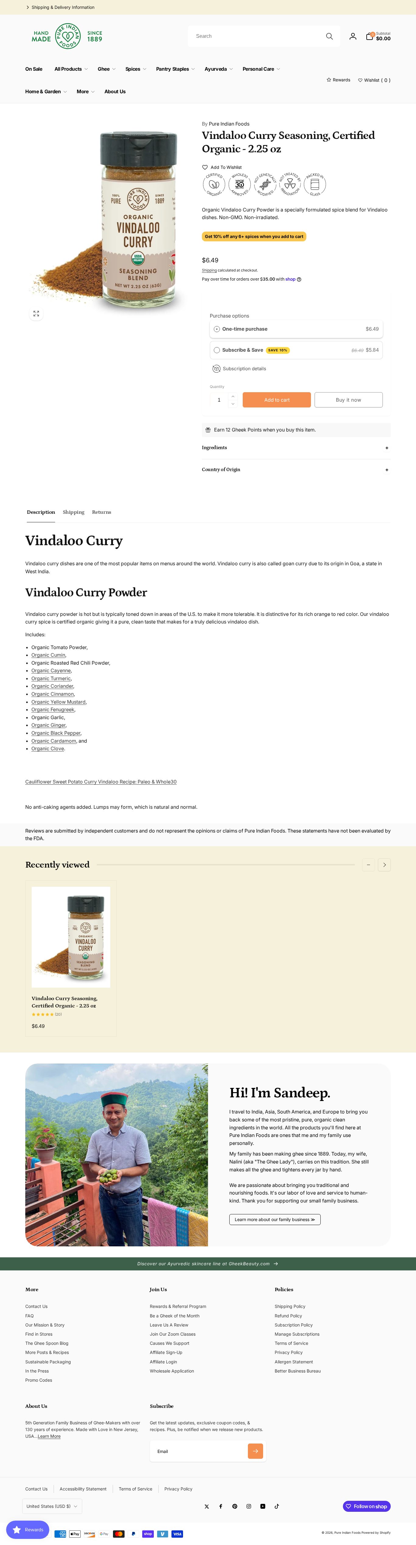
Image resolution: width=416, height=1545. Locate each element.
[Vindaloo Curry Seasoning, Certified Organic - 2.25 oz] (71, 976)
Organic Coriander (52, 686)
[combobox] (264, 36)
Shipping (209, 270)
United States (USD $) (48, 1506)
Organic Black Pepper (55, 733)
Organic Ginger (48, 725)
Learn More (49, 1436)
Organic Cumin (48, 655)
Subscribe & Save (254, 350)
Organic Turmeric (51, 678)
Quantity (217, 387)
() (377, 80)
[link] (59, 7)
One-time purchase (244, 329)
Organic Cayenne (51, 670)
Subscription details (244, 368)
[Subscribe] (255, 1451)
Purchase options (229, 316)
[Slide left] (368, 864)
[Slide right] (384, 864)
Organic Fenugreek (52, 709)
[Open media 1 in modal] (107, 218)
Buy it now (348, 400)
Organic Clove (47, 748)
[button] (378, 36)
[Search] (329, 36)
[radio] (217, 329)
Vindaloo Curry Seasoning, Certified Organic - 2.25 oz (64, 1002)
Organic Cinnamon (52, 694)
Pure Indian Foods (225, 124)
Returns (101, 512)
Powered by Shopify (376, 1532)
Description (41, 512)
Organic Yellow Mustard (58, 702)
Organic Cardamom (53, 741)
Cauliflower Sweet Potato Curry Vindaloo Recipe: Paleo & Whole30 (101, 782)
